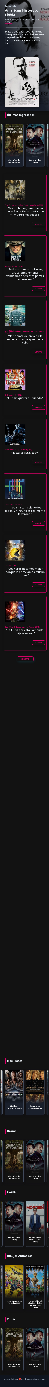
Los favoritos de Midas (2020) (34, 1107)
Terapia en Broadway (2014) (14, 1107)
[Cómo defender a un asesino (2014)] (35, 1218)
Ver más (38, 224)
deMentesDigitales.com (34, 1379)
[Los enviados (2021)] (14, 141)
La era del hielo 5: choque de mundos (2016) (35, 1303)
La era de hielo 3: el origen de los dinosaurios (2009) (14, 1304)
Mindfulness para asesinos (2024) (35, 162)
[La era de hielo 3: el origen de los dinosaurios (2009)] (14, 1282)
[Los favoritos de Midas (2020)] (35, 1087)
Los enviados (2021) (14, 161)
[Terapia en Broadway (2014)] (14, 1087)
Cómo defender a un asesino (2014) (35, 1238)
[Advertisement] (25, 671)
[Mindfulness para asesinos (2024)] (35, 141)
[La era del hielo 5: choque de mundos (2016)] (35, 1282)
